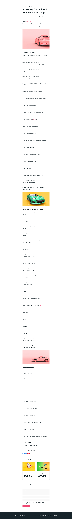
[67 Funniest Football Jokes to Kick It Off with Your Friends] (43, 462)
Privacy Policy (41, 515)
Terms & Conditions (48, 515)
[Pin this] (28, 453)
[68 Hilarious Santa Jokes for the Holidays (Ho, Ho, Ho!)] (28, 462)
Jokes (24, 472)
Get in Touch (55, 515)
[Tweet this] (26, 453)
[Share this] (23, 453)
